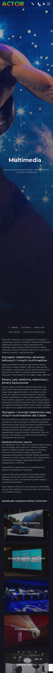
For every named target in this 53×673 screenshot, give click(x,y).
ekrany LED (19, 486)
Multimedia (26, 328)
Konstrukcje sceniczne (35, 332)
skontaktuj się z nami (10, 479)
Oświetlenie (41, 328)
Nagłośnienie (12, 332)
